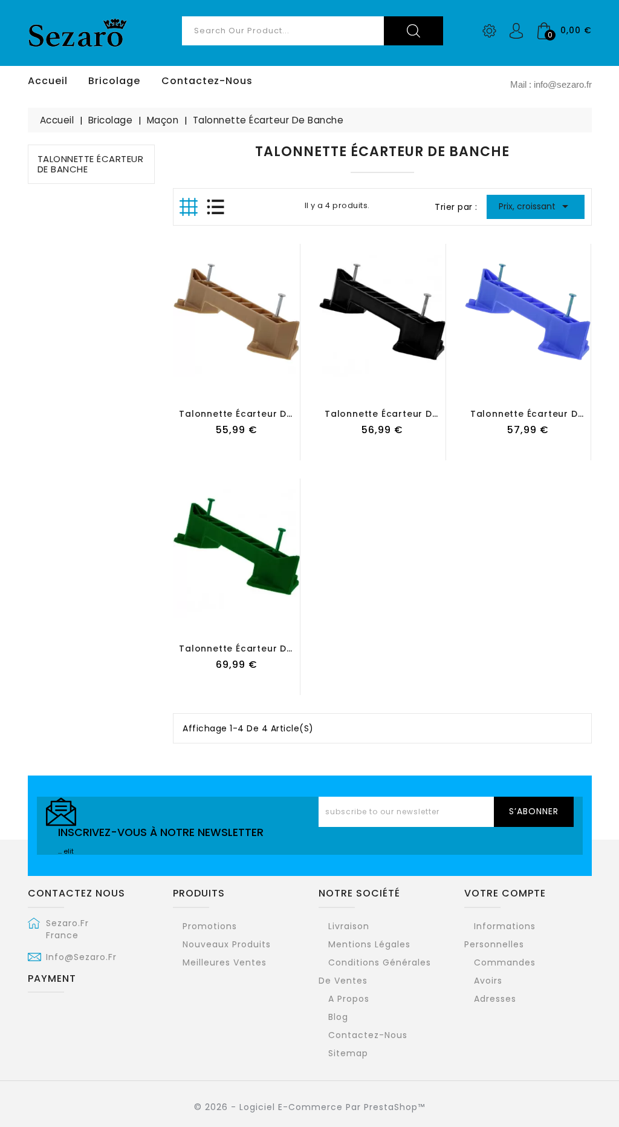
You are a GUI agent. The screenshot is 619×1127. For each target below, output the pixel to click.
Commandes (505, 962)
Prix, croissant (536, 206)
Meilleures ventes (225, 962)
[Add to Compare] (249, 392)
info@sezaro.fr (81, 957)
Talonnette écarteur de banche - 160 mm (278, 414)
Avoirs (488, 981)
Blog (338, 1017)
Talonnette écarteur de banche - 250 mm (279, 648)
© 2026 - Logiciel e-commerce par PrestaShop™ (309, 1107)
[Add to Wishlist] (224, 392)
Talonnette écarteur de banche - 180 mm (424, 414)
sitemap (348, 1053)
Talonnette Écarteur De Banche (90, 163)
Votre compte (505, 893)
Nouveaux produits (227, 944)
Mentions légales (369, 944)
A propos (348, 999)
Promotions (210, 926)
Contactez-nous (367, 1035)
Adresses (495, 999)
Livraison (348, 926)
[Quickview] (273, 392)
